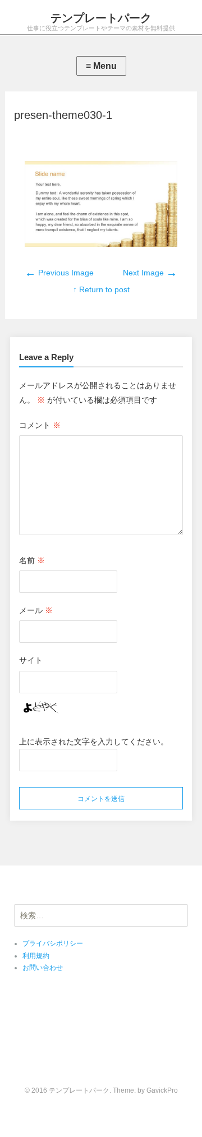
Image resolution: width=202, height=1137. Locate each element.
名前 (32, 560)
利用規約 (35, 956)
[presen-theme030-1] (101, 244)
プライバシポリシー (52, 943)
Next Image (150, 272)
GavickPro (162, 1090)
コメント (40, 425)
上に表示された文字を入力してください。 (93, 741)
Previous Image (59, 272)
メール (36, 610)
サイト (31, 660)
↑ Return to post (101, 289)
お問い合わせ (42, 968)
